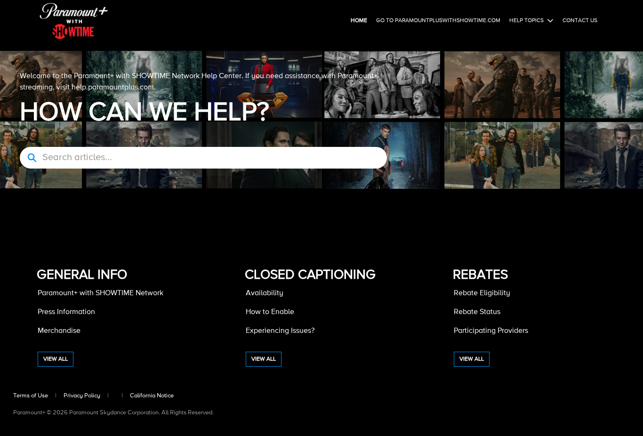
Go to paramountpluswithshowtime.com (438, 21)
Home (359, 21)
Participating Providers (491, 331)
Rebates (480, 275)
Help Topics (526, 21)
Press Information (66, 312)
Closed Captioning (310, 275)
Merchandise (59, 331)
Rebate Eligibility (482, 293)
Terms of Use (30, 396)
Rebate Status (477, 312)
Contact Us (580, 21)
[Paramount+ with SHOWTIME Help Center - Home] (74, 21)
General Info (82, 275)
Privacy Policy (82, 396)
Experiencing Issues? (280, 331)
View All (55, 359)
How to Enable (270, 312)
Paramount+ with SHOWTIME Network (100, 293)
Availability (264, 293)
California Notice (152, 396)
